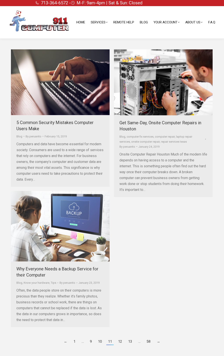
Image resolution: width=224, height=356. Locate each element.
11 (110, 341)
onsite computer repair (145, 141)
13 (130, 341)
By (33, 136)
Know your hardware (36, 282)
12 (120, 341)
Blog (19, 136)
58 (148, 341)
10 (100, 341)
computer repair (165, 136)
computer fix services (140, 136)
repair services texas (174, 141)
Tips (53, 282)
